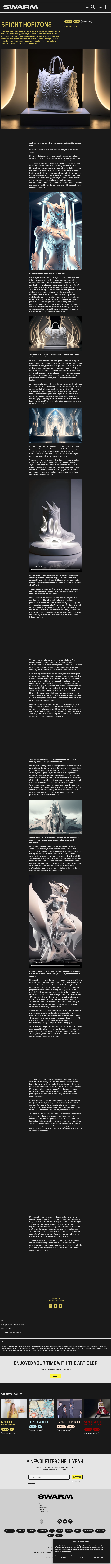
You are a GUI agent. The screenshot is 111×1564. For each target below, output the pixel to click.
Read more (14, 1408)
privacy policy (31, 1483)
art (12, 1429)
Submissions (43, 1507)
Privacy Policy (43, 1512)
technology (100, 1530)
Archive (41, 1509)
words (59, 1535)
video (50, 1535)
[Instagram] (70, 1521)
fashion (76, 21)
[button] (50, 1306)
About (41, 1505)
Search (88, 7)
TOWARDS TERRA (86, 21)
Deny (81, 1558)
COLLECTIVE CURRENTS (8, 1433)
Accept (63, 1558)
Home (40, 1503)
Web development (51, 1557)
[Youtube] (65, 1521)
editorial (31, 1530)
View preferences (99, 1558)
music (77, 1530)
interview (68, 21)
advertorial (61, 1427)
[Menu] (105, 7)
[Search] (93, 7)
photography (88, 1530)
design (60, 1530)
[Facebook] (59, 1521)
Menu (101, 7)
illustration (42, 1530)
